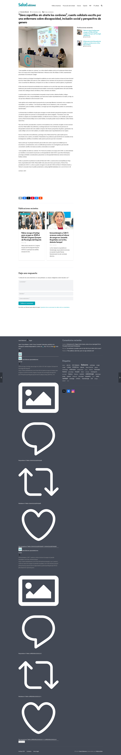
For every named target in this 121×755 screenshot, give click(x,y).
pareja (63, 376)
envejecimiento (80, 369)
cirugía (98, 365)
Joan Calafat (64, 374)
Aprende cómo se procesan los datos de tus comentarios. (55, 307)
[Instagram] (73, 391)
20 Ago (20, 362)
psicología (81, 376)
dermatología (65, 369)
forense (64, 372)
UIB (92, 379)
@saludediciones (34, 360)
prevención (75, 376)
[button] (101, 5)
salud (97, 376)
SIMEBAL (78, 379)
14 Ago (20, 553)
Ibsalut (82, 372)
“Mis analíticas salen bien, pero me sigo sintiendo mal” (80, 351)
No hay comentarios (49, 12)
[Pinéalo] (32, 198)
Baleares (84, 365)
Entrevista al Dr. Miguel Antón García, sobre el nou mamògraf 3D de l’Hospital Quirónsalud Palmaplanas (81, 345)
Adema (63, 365)
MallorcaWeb (99, 751)
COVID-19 (75, 367)
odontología (90, 374)
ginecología (70, 372)
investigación (94, 372)
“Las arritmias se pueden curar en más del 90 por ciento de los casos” (83, 348)
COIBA (63, 367)
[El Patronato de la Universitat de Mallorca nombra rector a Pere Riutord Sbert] (79, 43)
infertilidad (87, 372)
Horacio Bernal (24, 12)
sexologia (71, 379)
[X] (64, 391)
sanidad (65, 378)
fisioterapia (97, 370)
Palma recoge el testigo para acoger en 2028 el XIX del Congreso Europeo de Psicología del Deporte (92, 33)
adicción (68, 365)
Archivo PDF (21, 751)
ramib (93, 376)
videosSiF (64, 381)
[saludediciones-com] (27, 4)
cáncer (82, 367)
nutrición (82, 374)
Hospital (77, 372)
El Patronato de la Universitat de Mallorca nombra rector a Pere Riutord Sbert (92, 43)
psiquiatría (87, 376)
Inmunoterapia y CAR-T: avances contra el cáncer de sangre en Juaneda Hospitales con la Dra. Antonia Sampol (59, 237)
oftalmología (98, 374)
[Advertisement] (45, 183)
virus (68, 381)
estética (86, 369)
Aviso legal (36, 751)
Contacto (29, 751)
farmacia (91, 369)
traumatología (85, 379)
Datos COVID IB (89, 367)
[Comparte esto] (24, 198)
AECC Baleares (75, 365)
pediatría (69, 376)
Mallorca (70, 374)
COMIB (69, 367)
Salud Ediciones (26, 360)
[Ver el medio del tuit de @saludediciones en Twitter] (38, 417)
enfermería (72, 369)
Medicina (76, 374)
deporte (96, 367)
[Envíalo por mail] (20, 198)
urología (96, 379)
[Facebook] (68, 391)
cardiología (92, 365)
